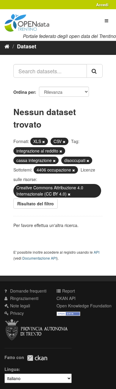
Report (68, 291)
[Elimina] (43, 141)
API (96, 252)
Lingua (11, 369)
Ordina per (24, 92)
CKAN (37, 358)
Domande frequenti (27, 291)
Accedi (102, 4)
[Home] (7, 46)
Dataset (26, 46)
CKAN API (66, 298)
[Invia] (95, 71)
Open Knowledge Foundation (84, 306)
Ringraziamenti (23, 298)
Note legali (19, 306)
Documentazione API (39, 258)
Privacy (16, 313)
